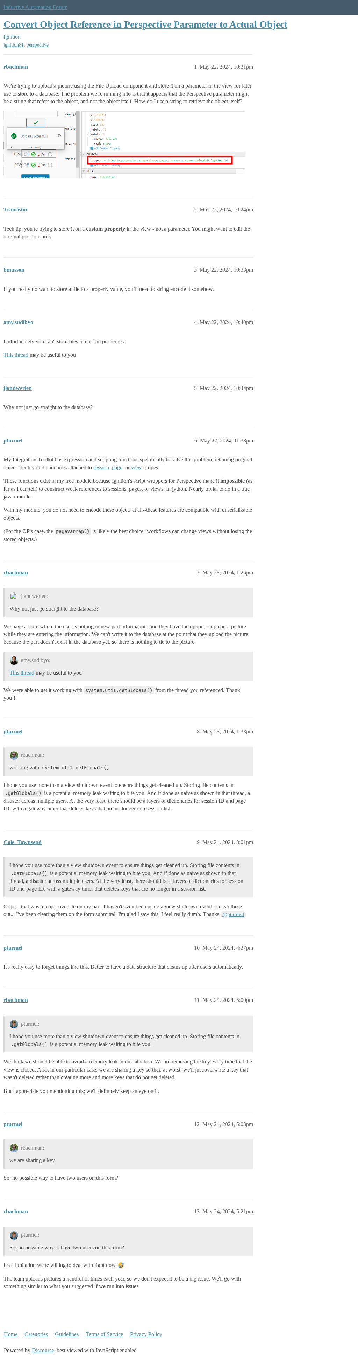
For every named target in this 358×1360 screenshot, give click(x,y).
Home (10, 1334)
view (136, 467)
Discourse (43, 1350)
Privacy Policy (146, 1334)
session (101, 467)
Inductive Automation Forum (35, 7)
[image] (124, 144)
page (117, 467)
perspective (38, 45)
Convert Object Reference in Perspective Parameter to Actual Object (145, 24)
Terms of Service (104, 1334)
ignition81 (13, 45)
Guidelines (67, 1334)
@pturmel (233, 914)
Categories (36, 1334)
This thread (15, 355)
